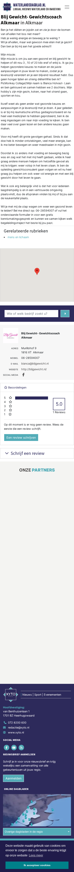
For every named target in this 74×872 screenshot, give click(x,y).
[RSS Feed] (21, 747)
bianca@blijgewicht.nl (35, 363)
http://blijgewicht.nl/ (34, 369)
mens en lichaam (18, 237)
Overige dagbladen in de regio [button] (24, 831)
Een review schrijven (21, 437)
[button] (37, 271)
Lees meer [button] (36, 855)
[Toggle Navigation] (67, 7)
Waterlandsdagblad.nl (29, 5)
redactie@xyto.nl (18, 727)
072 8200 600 (17, 722)
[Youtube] (14, 747)
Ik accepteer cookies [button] (37, 865)
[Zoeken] (65, 313)
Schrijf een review (27, 453)
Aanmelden (13, 778)
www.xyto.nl (16, 732)
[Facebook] (6, 747)
